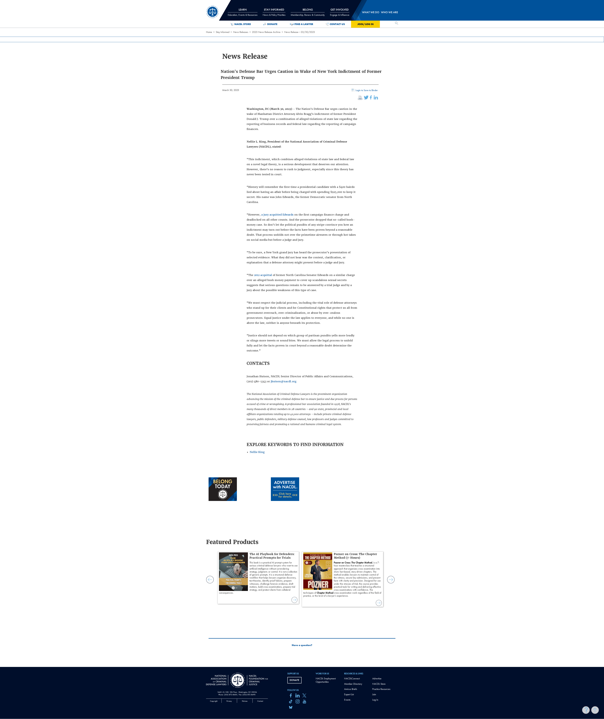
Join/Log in (365, 24)
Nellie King (257, 452)
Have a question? (302, 645)
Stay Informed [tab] (274, 12)
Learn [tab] (242, 12)
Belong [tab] (308, 12)
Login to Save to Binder (366, 90)
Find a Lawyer (303, 24)
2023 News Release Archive (266, 32)
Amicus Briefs (350, 689)
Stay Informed (222, 32)
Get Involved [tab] (339, 12)
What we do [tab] (370, 12)
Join (374, 694)
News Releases (240, 32)
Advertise (376, 678)
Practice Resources (381, 689)
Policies (244, 701)
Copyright (214, 701)
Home (209, 32)
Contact (260, 701)
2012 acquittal (263, 275)
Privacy (229, 701)
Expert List (349, 694)
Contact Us (337, 24)
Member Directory (353, 683)
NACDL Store (242, 24)
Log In (375, 699)
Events (347, 699)
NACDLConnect (352, 678)
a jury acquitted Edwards (277, 214)
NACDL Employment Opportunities (326, 680)
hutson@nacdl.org (283, 381)
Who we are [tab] (389, 12)
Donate (272, 24)
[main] (302, 333)
